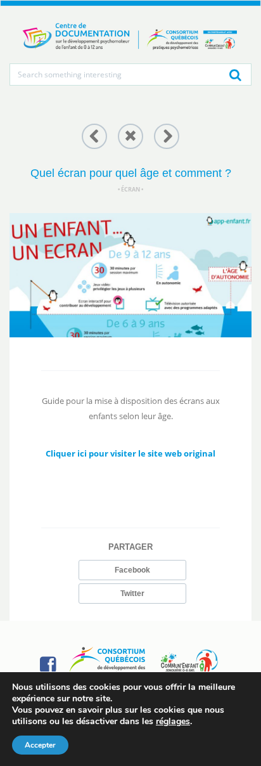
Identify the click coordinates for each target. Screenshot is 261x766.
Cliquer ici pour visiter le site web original (130, 453)
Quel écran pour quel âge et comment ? (130, 173)
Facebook (132, 570)
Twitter (132, 593)
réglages (173, 721)
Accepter (40, 745)
